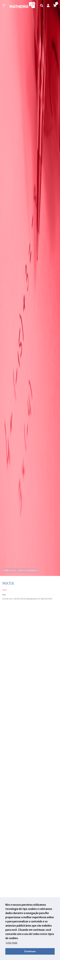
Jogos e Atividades (27, 570)
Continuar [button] (30, 951)
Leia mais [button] (11, 942)
